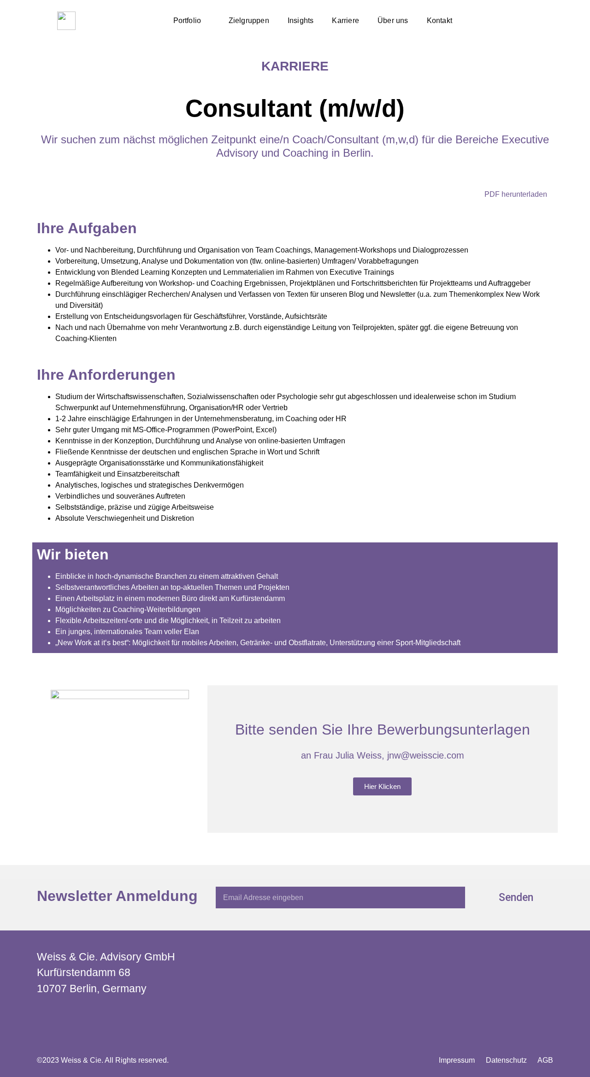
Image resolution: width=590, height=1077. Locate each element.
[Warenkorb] (531, 21)
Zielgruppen (249, 20)
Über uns (393, 20)
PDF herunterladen (515, 194)
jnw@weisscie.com (425, 755)
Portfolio (187, 20)
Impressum (457, 1060)
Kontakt (439, 20)
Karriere (345, 20)
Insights (301, 20)
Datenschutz (506, 1060)
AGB (545, 1060)
